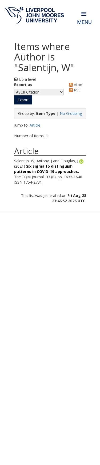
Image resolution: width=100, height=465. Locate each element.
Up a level (27, 79)
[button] (23, 99)
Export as (23, 84)
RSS (77, 89)
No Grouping (71, 113)
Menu (84, 22)
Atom (78, 84)
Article (35, 125)
